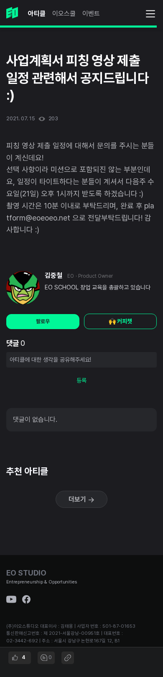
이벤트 (91, 14)
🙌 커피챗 (120, 321)
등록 (81, 380)
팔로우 (43, 321)
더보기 (78, 499)
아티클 (37, 14)
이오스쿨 (64, 14)
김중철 (53, 275)
